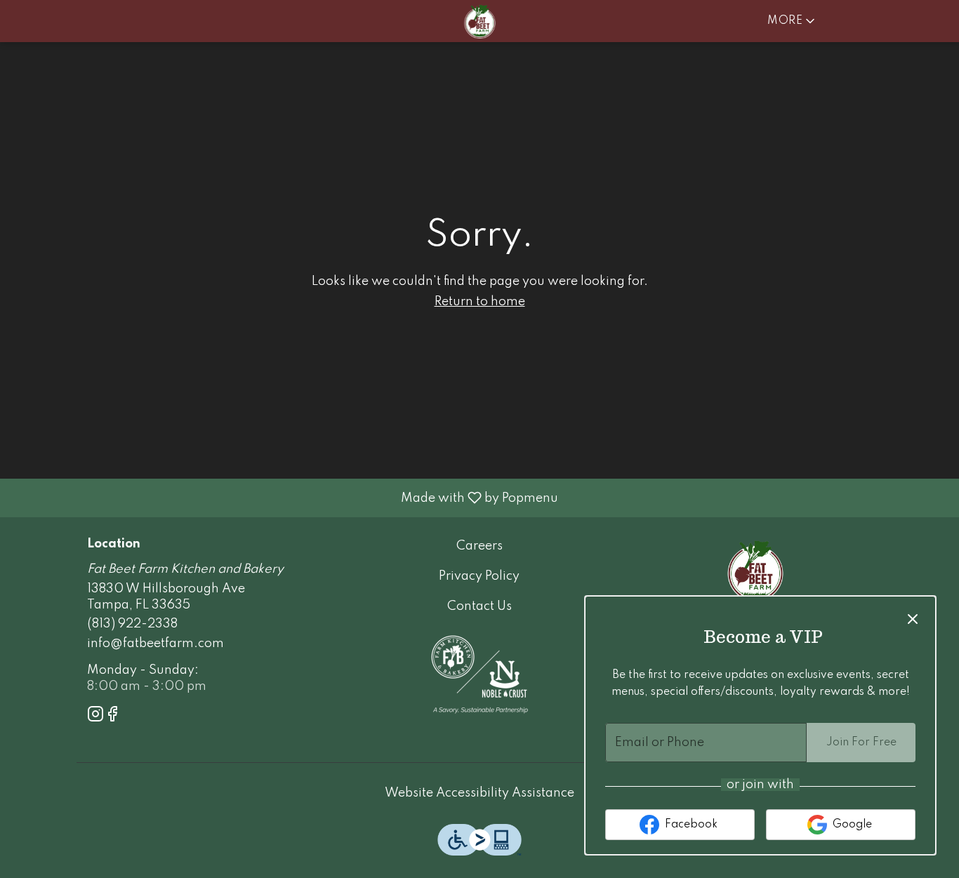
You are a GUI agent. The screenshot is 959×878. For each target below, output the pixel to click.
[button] (792, 21)
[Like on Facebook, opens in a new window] (112, 716)
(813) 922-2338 (132, 624)
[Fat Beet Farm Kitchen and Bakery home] (479, 21)
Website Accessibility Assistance (479, 793)
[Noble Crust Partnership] (479, 673)
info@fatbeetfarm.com (155, 643)
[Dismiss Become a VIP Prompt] (913, 619)
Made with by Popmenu (284, 497)
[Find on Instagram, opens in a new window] (95, 716)
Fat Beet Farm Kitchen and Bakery (755, 569)
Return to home (480, 301)
